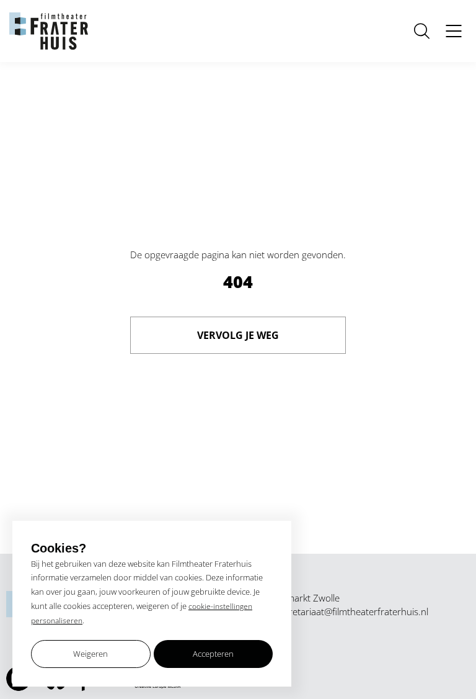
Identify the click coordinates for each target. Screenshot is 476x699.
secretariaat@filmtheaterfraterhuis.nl (351, 611)
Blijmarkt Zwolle (307, 598)
